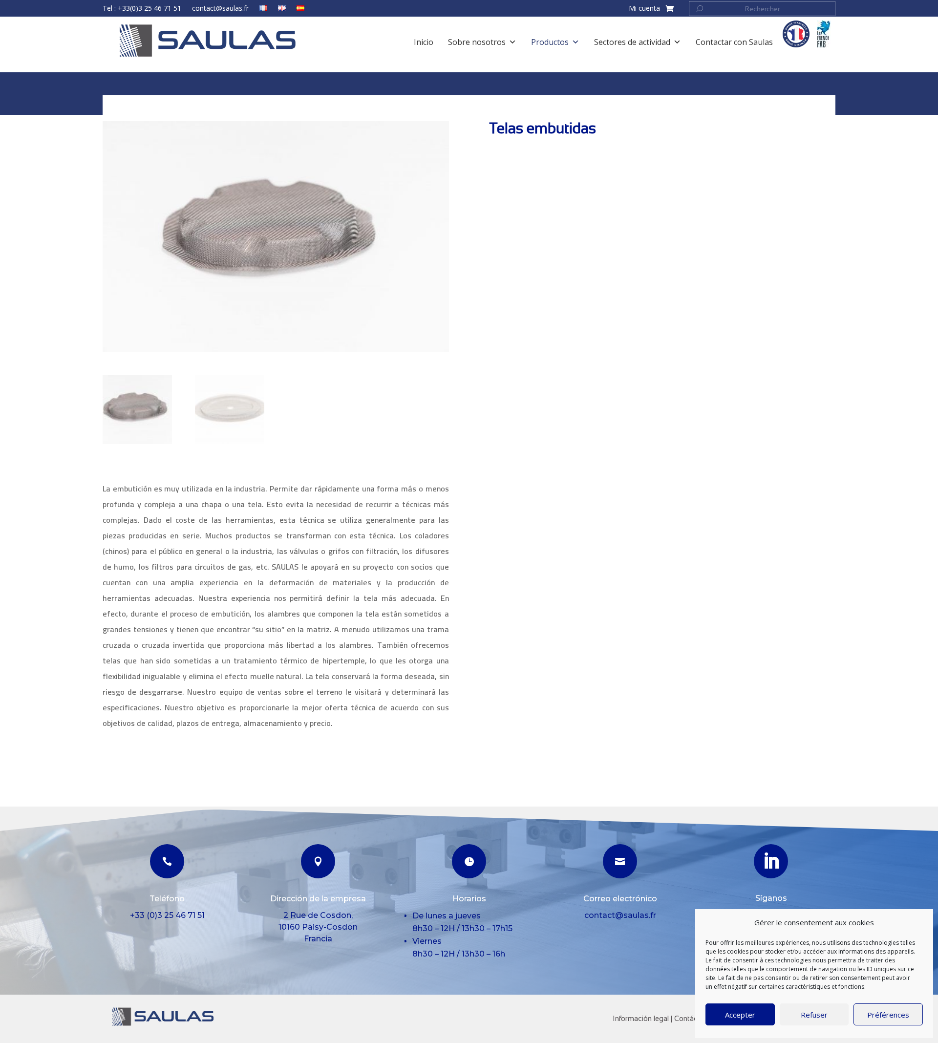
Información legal (641, 1018)
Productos (147, 101)
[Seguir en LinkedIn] (771, 861)
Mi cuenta (644, 9)
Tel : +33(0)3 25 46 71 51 (142, 9)
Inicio (112, 101)
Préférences (888, 1015)
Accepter (740, 1015)
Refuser (814, 1015)
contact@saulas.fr (220, 9)
